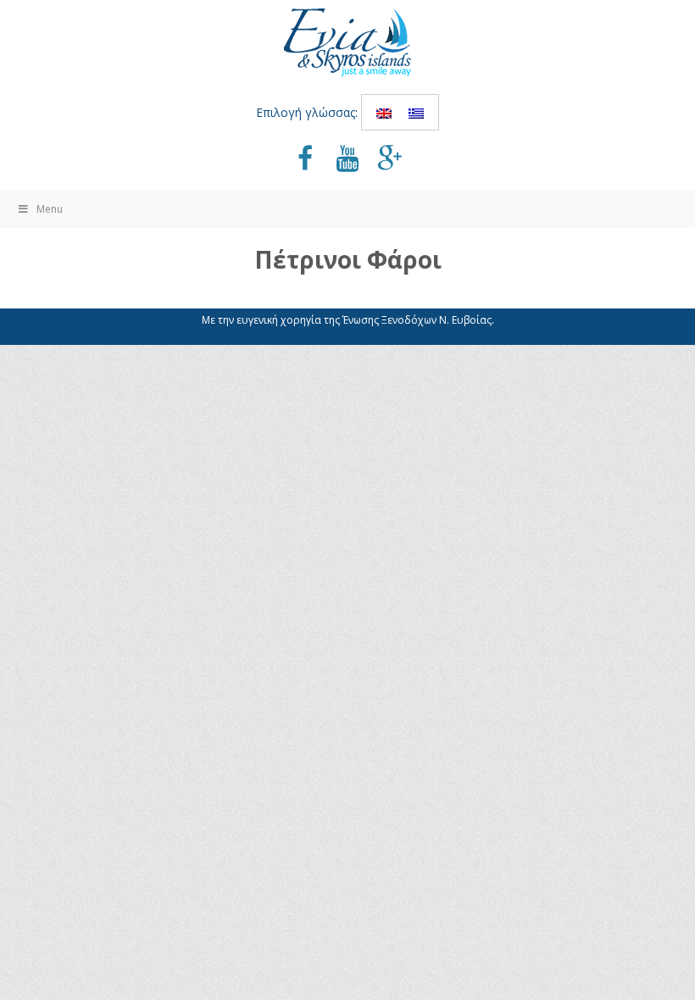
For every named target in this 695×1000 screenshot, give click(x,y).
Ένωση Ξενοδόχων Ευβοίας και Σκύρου (347, 42)
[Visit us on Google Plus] (389, 160)
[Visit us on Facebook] (305, 160)
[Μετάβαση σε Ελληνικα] (416, 112)
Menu (49, 209)
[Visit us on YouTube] (347, 160)
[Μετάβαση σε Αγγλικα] (384, 112)
